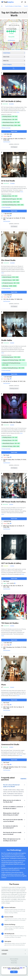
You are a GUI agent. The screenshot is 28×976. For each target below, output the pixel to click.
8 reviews (11, 504)
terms (21, 967)
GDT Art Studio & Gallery (11, 563)
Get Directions (11, 40)
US (1, 6)
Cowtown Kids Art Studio (11, 422)
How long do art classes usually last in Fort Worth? (12, 833)
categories (5, 950)
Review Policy (14, 962)
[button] (14, 42)
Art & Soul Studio (8, 181)
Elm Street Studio (8, 260)
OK (14, 971)
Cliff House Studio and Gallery (13, 502)
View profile (11, 36)
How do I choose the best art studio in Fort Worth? (11, 785)
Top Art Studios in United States (13, 6)
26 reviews (11, 103)
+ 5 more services (5, 207)
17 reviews (11, 33)
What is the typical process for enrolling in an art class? (11, 839)
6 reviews (12, 625)
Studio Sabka (6, 340)
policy (9, 968)
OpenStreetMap (19, 49)
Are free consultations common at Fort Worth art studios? (13, 807)
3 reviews (12, 687)
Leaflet (12, 49)
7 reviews (12, 565)
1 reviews (11, 747)
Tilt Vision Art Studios (10, 623)
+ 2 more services (5, 288)
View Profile (14, 131)
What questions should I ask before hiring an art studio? (11, 814)
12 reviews (12, 262)
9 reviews (12, 342)
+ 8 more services (5, 128)
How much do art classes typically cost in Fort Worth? (13, 820)
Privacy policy (14, 960)
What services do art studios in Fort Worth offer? (12, 801)
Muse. (3, 684)
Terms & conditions (14, 958)
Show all (24, 30)
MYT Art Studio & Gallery (11, 101)
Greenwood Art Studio (10, 744)
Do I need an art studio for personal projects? (10, 827)
